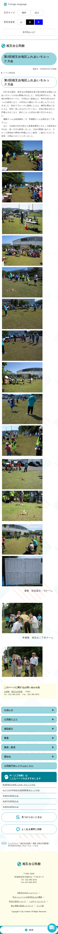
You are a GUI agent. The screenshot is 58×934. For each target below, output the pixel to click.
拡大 (37, 13)
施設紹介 (8, 729)
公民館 (7, 692)
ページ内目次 (9, 73)
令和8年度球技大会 (10, 807)
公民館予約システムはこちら (18, 766)
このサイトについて (37, 901)
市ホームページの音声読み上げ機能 (27, 897)
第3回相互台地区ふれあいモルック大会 (19, 785)
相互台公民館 (16, 692)
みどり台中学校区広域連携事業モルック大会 (21, 790)
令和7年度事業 (43, 843)
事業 (6, 738)
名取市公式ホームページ (27, 893)
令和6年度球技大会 (10, 796)
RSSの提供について (17, 901)
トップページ (13, 843)
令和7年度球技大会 (10, 801)
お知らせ (8, 710)
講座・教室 (10, 747)
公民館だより (11, 719)
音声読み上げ (29, 32)
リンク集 (40, 906)
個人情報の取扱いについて (22, 906)
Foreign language (17, 4)
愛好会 (7, 756)
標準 (24, 13)
